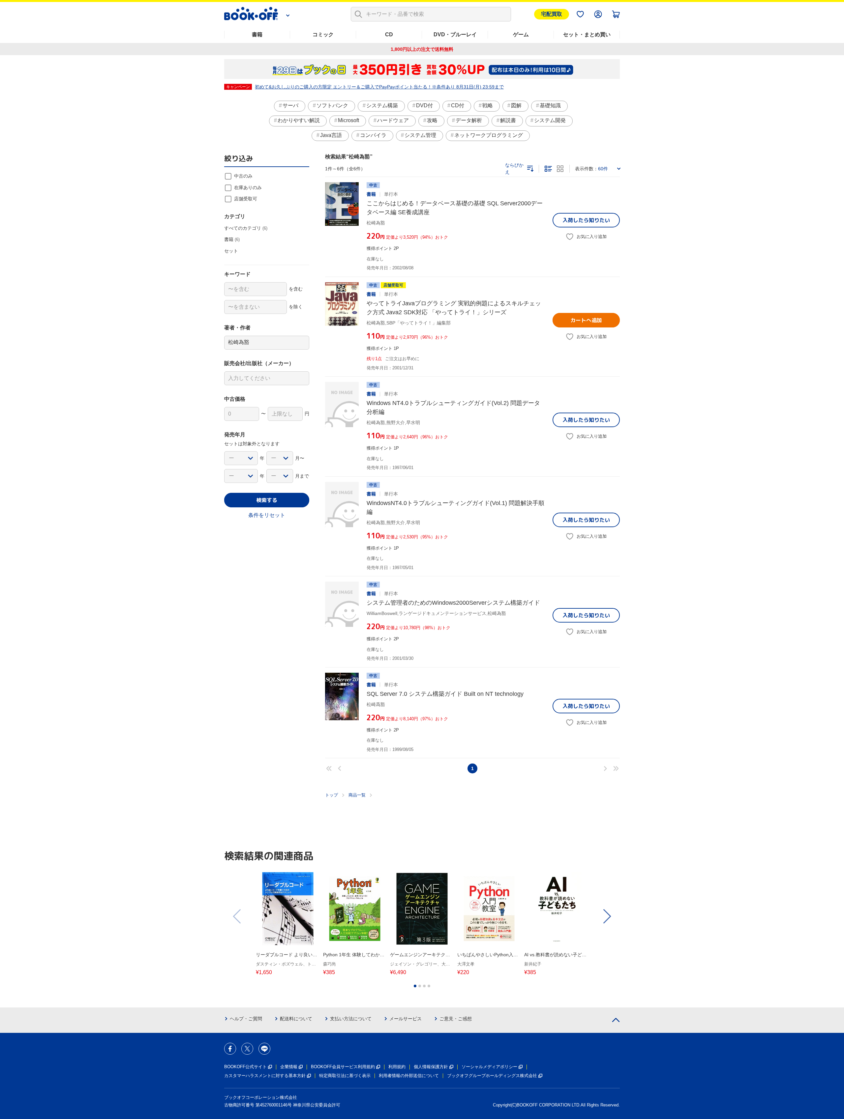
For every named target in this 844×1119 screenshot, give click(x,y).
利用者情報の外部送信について (409, 1075)
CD (389, 34)
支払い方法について (351, 1018)
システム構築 (382, 105)
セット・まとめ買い (587, 34)
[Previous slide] (237, 916)
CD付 (457, 105)
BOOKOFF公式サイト (245, 1066)
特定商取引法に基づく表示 (345, 1075)
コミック (323, 34)
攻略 (432, 120)
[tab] (415, 986)
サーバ (290, 105)
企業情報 (288, 1066)
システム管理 (420, 135)
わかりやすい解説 (299, 120)
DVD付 (424, 105)
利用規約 (397, 1066)
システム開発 (550, 120)
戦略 (487, 105)
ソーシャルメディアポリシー (489, 1066)
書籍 (257, 34)
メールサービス (405, 1018)
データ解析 (469, 120)
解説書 (508, 120)
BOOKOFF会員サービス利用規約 (343, 1066)
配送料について (296, 1018)
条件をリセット (266, 515)
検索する (266, 500)
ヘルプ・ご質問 (246, 1018)
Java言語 (331, 135)
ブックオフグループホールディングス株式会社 (492, 1075)
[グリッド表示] (560, 169)
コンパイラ (373, 135)
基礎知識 (550, 105)
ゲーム (521, 34)
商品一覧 (357, 795)
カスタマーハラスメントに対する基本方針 (265, 1075)
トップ (331, 795)
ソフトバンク (332, 105)
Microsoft (348, 120)
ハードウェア (393, 120)
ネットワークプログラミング (488, 135)
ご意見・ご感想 (455, 1018)
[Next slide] (606, 916)
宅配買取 (551, 14)
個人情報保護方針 (431, 1066)
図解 (516, 105)
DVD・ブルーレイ (455, 34)
